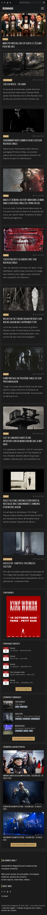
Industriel (26, 718)
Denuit (12, 648)
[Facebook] (1, 2)
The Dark (18, 704)
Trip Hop (18, 718)
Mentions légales (9, 908)
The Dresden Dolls (17, 672)
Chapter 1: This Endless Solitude (27, 716)
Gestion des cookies (8, 910)
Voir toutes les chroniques (23, 739)
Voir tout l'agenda (23, 689)
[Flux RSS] (10, 2)
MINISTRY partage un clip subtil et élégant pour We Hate (22, 44)
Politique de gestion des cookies (29, 908)
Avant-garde (35, 718)
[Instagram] (4, 2)
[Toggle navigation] (42, 8)
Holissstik (18, 713)
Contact (4, 896)
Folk (17, 706)
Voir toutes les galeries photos (23, 845)
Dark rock (24, 706)
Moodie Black (19, 726)
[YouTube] (7, 2)
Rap (31, 731)
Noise (26, 731)
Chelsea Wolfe (20, 701)
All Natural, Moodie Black (25, 728)
